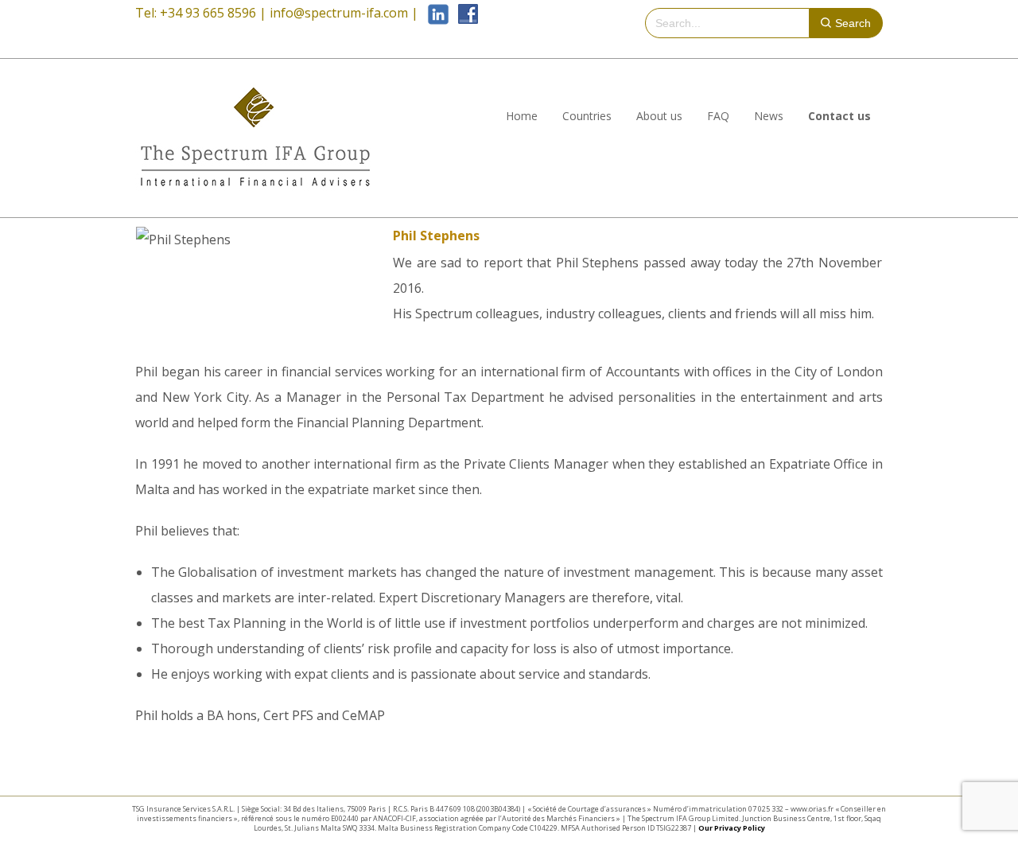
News (768, 115)
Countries (587, 115)
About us (659, 115)
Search (853, 23)
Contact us (839, 115)
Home (522, 115)
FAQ (718, 115)
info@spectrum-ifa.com (339, 12)
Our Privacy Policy (731, 828)
